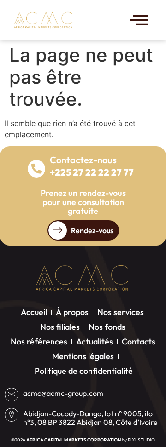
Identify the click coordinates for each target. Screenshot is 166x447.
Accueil (34, 312)
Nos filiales (60, 326)
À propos (72, 312)
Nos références (39, 341)
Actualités (94, 341)
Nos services (120, 312)
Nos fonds (107, 326)
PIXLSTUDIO (141, 440)
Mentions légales (83, 356)
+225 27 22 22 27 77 (92, 172)
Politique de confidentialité (84, 371)
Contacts (138, 341)
